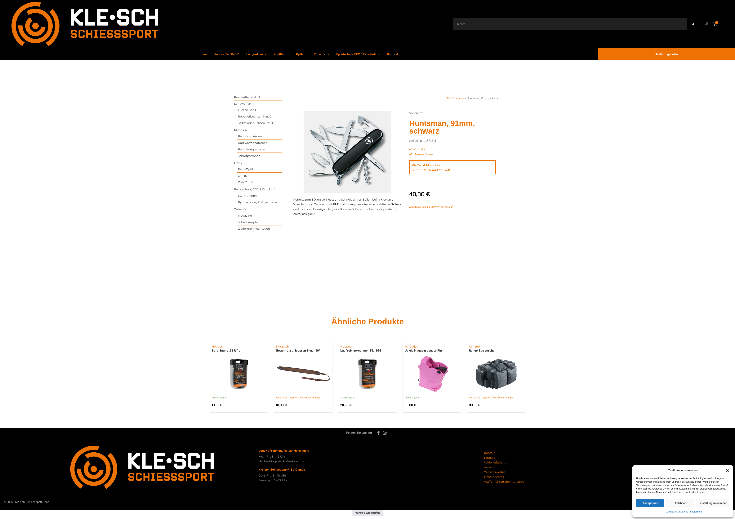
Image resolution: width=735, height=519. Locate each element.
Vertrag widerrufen (367, 513)
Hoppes (217, 346)
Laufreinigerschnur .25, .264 (360, 351)
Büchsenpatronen (251, 136)
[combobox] (570, 24)
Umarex (474, 346)
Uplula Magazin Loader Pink (424, 351)
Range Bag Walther (482, 351)
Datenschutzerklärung (677, 511)
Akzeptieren (650, 503)
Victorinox (416, 113)
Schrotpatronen (249, 156)
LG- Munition (247, 195)
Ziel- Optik (245, 182)
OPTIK (242, 176)
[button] (727, 470)
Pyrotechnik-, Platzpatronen (258, 202)
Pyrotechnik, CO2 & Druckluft (356, 54)
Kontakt (392, 54)
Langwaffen (254, 54)
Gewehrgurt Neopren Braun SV (298, 351)
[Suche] (694, 24)
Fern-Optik (246, 169)
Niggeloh (282, 346)
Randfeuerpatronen (252, 149)
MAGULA (411, 346)
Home (203, 54)
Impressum (696, 511)
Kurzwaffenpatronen (253, 143)
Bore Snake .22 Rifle (226, 351)
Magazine (245, 215)
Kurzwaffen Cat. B (226, 54)
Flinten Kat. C (247, 110)
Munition (279, 54)
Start (449, 98)
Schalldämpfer (248, 222)
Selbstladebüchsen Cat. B (256, 123)
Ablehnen (680, 503)
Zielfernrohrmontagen (254, 228)
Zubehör (320, 54)
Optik (299, 54)
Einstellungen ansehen (712, 503)
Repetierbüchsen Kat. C (255, 116)
